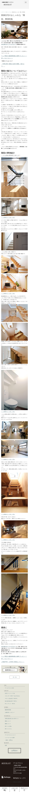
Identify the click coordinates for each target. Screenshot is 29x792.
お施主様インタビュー (10, 712)
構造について (8, 721)
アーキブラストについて (10, 735)
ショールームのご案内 (10, 737)
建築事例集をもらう (10, 670)
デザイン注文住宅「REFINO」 (11, 698)
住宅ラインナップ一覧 (10, 693)
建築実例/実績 (8, 709)
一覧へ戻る (14, 677)
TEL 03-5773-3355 (17, 770)
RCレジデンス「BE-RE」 (10, 703)
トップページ (3, 12)
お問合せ (14, 750)
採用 (6, 745)
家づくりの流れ (8, 726)
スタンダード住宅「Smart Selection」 (13, 696)
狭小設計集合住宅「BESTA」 (11, 701)
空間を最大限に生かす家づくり (11, 718)
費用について (8, 723)
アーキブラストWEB (9, 688)
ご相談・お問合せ (9, 740)
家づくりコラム (8, 12)
